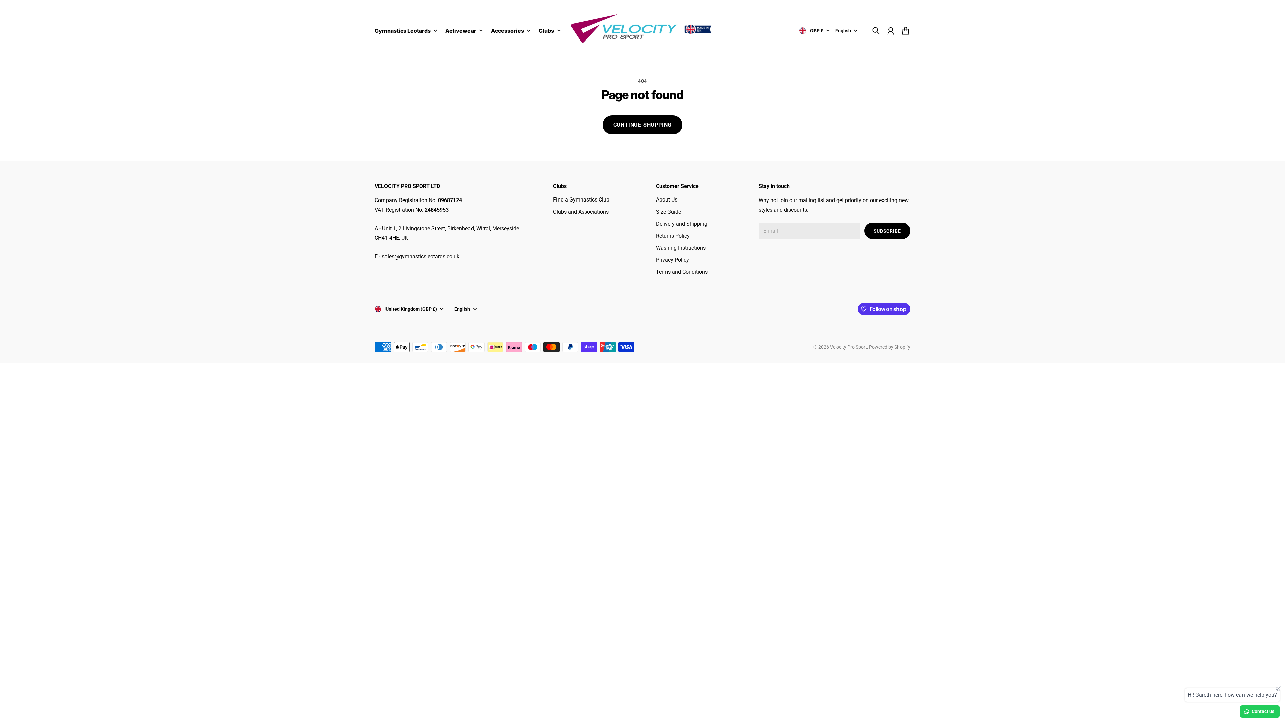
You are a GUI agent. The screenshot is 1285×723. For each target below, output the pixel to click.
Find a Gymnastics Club (581, 199)
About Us (666, 199)
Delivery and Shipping (681, 224)
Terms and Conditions (682, 272)
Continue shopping (642, 125)
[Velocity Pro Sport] (642, 30)
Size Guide (668, 212)
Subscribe (887, 231)
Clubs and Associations (581, 212)
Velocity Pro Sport (848, 347)
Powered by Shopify (889, 347)
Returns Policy (673, 236)
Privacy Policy (672, 260)
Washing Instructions (681, 248)
